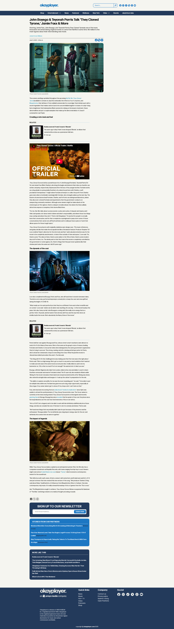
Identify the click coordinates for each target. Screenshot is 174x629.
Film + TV (81, 599)
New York (96, 13)
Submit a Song (103, 599)
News (67, 13)
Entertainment (53, 13)
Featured (75, 13)
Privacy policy (103, 596)
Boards (116, 13)
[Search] (115, 5)
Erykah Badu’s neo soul (48, 472)
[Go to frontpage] (49, 5)
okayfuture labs (128, 13)
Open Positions (103, 601)
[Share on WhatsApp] (102, 40)
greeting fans (34, 397)
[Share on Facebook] (96, 40)
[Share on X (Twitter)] (99, 40)
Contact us (102, 594)
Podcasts (81, 603)
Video (105, 13)
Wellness (86, 13)
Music (80, 596)
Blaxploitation (34, 103)
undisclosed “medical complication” (65, 390)
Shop (42, 13)
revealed (59, 397)
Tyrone (63, 472)
